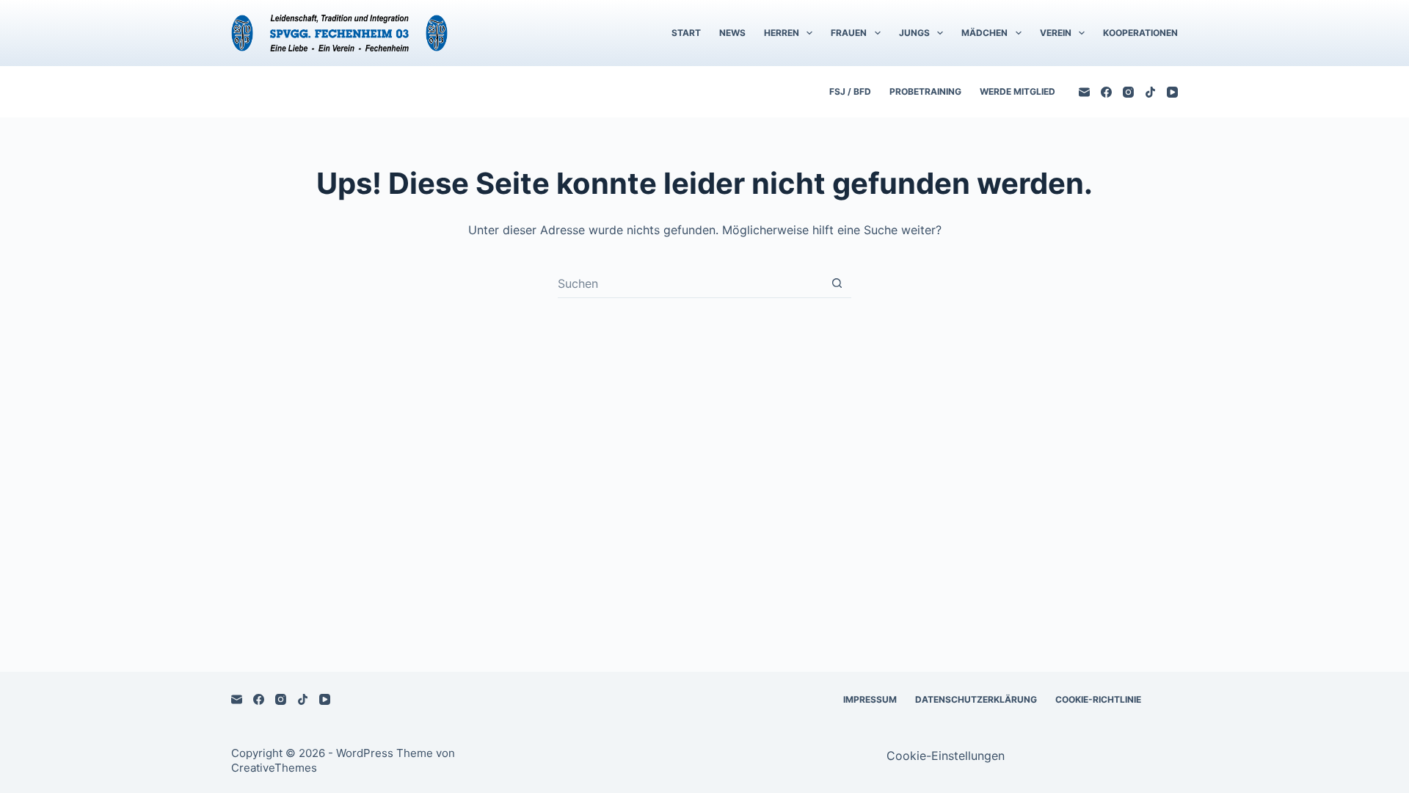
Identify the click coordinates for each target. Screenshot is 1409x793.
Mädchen (984, 32)
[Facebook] (1106, 92)
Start (686, 32)
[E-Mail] (1084, 92)
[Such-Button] (837, 283)
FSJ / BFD (850, 91)
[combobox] (690, 283)
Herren (781, 32)
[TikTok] (1150, 92)
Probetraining (925, 91)
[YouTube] (1172, 92)
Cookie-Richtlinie (1098, 699)
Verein (1055, 32)
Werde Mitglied (1017, 91)
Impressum (870, 699)
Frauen (849, 32)
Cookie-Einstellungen (945, 755)
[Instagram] (1128, 92)
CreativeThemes (274, 768)
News (732, 32)
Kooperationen (1140, 32)
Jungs (914, 32)
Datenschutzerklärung (976, 699)
